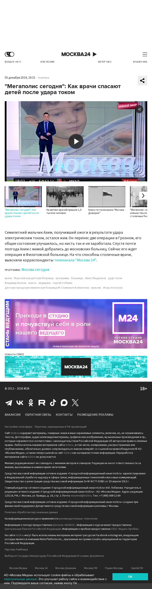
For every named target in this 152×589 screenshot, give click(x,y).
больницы (77, 278)
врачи (8, 278)
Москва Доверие (65, 568)
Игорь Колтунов (113, 287)
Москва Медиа (18, 568)
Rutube (42, 403)
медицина (45, 283)
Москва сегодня (35, 270)
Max (64, 403)
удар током (115, 278)
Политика (43, 78)
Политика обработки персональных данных (31, 512)
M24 (26, 388)
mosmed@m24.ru (81, 496)
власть (32, 283)
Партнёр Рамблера (16, 550)
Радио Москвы (114, 568)
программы (62, 278)
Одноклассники (31, 403)
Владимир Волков (15, 283)
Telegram (9, 403)
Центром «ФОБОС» (64, 525)
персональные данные (20, 579)
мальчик (96, 287)
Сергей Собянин (62, 283)
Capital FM (137, 568)
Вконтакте (20, 403)
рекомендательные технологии (78, 519)
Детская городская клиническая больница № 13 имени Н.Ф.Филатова (47, 287)
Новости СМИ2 (14, 354)
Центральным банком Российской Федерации (33, 529)
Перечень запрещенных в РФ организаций (60, 427)
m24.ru (15, 433)
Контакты (64, 415)
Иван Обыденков (95, 278)
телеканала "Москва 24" (75, 260)
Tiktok (53, 403)
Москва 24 (76, 54)
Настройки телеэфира (18, 427)
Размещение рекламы (95, 415)
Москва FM (90, 568)
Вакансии (13, 415)
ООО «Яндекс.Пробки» (125, 529)
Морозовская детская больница (34, 278)
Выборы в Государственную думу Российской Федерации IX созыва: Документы (54, 556)
